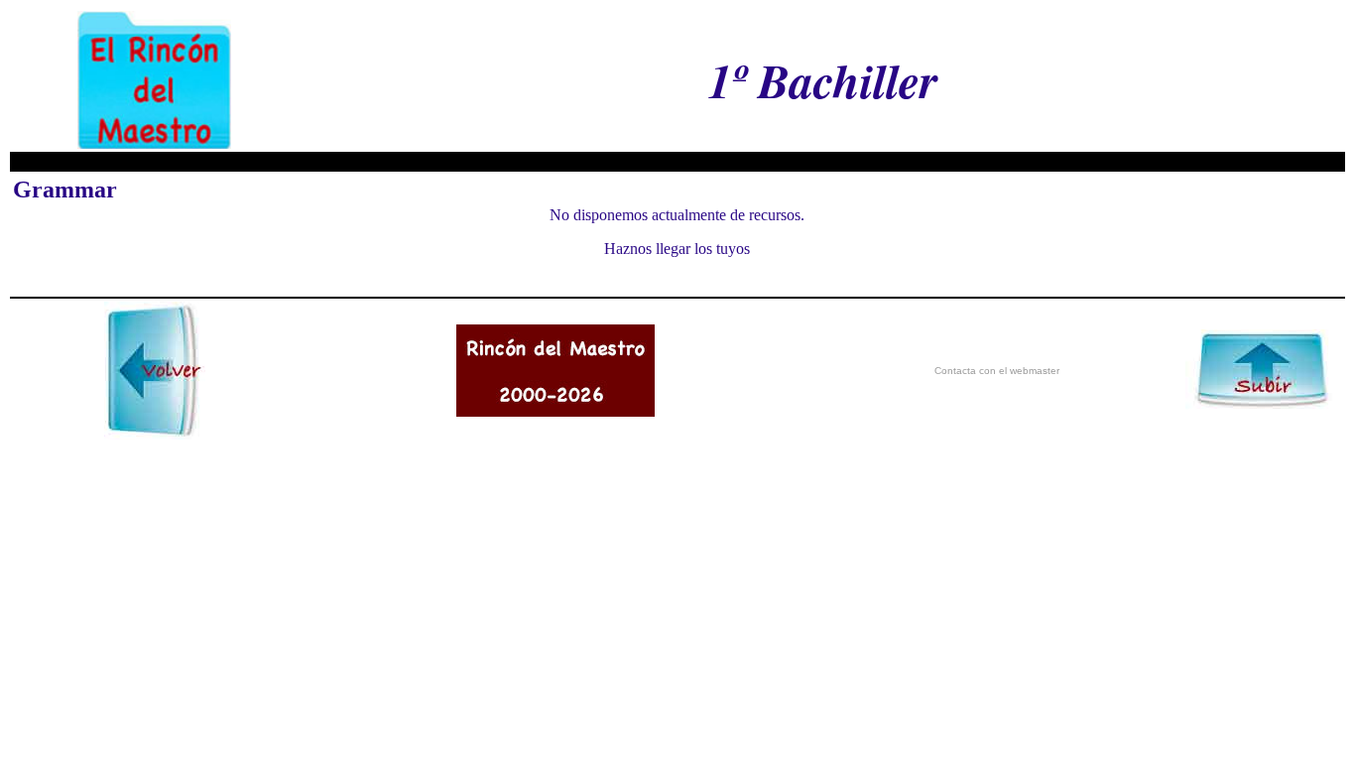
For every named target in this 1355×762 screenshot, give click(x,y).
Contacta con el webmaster (996, 370)
